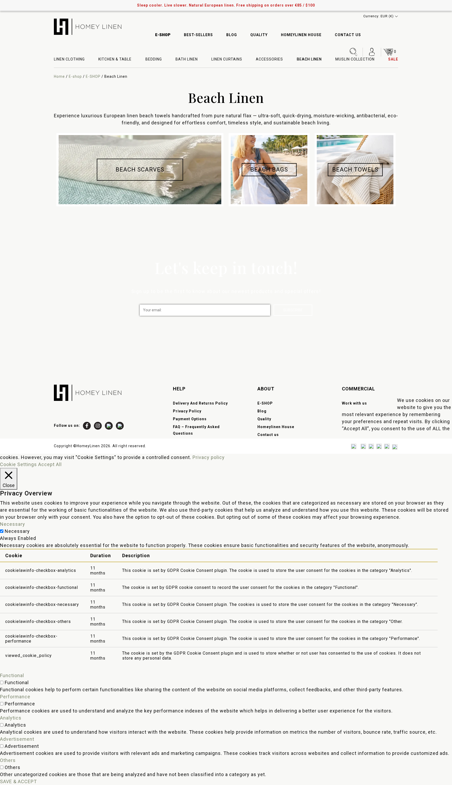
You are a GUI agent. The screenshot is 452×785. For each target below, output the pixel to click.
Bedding (153, 59)
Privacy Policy (187, 411)
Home (59, 76)
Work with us (354, 403)
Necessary (17, 531)
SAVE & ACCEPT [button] (18, 781)
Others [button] (8, 760)
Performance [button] (15, 696)
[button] (380, 16)
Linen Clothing (69, 59)
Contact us (348, 35)
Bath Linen (187, 59)
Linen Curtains (226, 59)
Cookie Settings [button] (18, 464)
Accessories (269, 59)
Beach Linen (309, 59)
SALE (393, 59)
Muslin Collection (355, 59)
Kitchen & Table (115, 59)
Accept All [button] (50, 464)
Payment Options (190, 419)
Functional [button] (12, 675)
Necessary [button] (12, 524)
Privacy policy (209, 457)
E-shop (75, 76)
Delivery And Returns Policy (200, 403)
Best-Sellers (198, 35)
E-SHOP (163, 35)
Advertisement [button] (17, 739)
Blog (231, 35)
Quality (259, 35)
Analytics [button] (10, 718)
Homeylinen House (301, 35)
